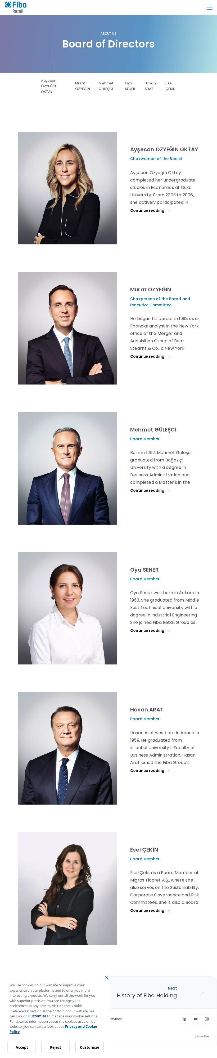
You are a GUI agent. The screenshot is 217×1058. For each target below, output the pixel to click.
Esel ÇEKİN (170, 86)
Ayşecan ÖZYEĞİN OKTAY (48, 86)
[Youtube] (195, 1019)
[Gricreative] (203, 1036)
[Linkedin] (184, 1019)
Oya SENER (130, 86)
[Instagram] (206, 1019)
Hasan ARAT (150, 86)
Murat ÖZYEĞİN (82, 86)
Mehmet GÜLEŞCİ (106, 86)
